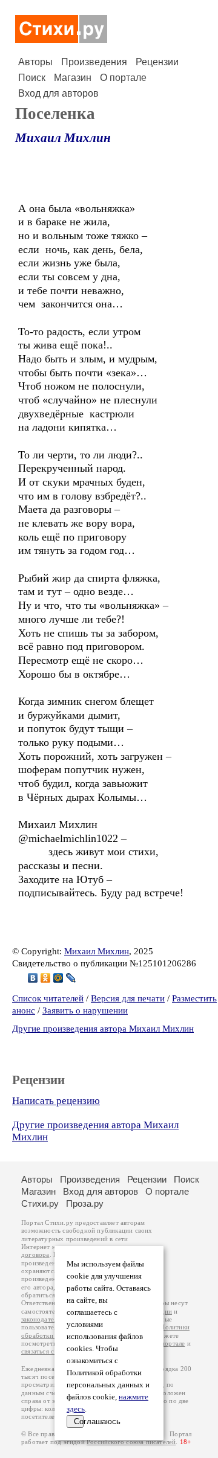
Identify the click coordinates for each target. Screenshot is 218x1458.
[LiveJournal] (71, 978)
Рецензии (157, 62)
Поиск (31, 77)
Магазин (72, 77)
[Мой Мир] (58, 978)
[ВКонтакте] (33, 978)
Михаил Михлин (63, 137)
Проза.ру (85, 1203)
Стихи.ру (40, 1203)
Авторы (35, 62)
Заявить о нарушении (85, 1010)
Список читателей (48, 998)
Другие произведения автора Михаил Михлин (103, 1028)
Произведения (94, 62)
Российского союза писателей (131, 1442)
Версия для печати (128, 998)
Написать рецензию (56, 1100)
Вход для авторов (58, 93)
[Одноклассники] (45, 978)
